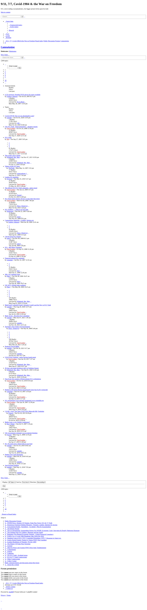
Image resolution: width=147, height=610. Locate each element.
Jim (8, 139)
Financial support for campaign (14, 258)
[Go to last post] (25, 102)
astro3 (9, 238)
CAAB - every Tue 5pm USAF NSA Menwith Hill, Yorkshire (24, 411)
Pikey (8, 276)
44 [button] (5, 80)
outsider (9, 118)
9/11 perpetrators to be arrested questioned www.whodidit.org (24, 400)
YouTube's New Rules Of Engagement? (17, 327)
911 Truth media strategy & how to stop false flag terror (22, 199)
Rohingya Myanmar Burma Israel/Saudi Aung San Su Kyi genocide (26, 390)
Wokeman (10, 211)
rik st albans (20, 102)
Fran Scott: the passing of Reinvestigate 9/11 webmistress (23, 379)
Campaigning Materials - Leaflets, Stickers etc (19, 220)
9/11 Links (8, 137)
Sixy (18, 271)
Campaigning (8, 47)
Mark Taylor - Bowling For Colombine (17, 316)
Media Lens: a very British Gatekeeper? (17, 422)
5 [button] (5, 77)
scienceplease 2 (22, 173)
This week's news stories (12, 155)
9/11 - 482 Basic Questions (13, 247)
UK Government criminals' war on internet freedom (21, 433)
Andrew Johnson (12, 96)
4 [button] (5, 75)
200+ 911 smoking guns (12, 274)
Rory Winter (11, 424)
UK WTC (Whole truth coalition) (15, 285)
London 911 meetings (11, 177)
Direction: (33, 482)
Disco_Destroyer (22, 206)
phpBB (11, 592)
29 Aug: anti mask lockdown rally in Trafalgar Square (22, 368)
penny (19, 217)
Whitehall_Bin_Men (13, 157)
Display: (5, 482)
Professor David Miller (12, 346)
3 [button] (5, 73)
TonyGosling (11, 128)
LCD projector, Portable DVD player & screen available (22, 94)
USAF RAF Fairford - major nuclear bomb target (20, 357)
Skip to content (5, 12)
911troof (9, 179)
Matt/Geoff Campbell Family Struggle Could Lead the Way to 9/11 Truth (28, 305)
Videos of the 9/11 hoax (12, 166)
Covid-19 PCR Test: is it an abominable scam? (19, 116)
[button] (5, 64)
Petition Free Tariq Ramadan (14, 454)
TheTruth (11, 168)
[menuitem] (15, 25)
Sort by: (19, 482)
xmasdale (10, 260)
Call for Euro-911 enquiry (13, 236)
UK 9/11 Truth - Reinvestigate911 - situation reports (21, 127)
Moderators (12, 51)
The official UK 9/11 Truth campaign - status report (21, 188)
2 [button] (5, 71)
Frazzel (19, 195)
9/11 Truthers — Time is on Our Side (16, 209)
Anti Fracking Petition (12, 465)
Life (18, 123)
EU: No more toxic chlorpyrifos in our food (18, 444)
